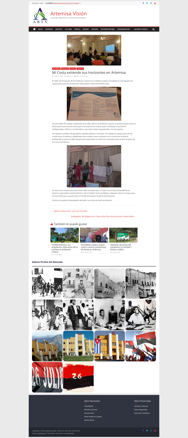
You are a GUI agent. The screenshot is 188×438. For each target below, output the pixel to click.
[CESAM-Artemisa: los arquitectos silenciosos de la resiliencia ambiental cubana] (64, 229)
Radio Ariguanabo (140, 410)
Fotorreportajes (108, 29)
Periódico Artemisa (141, 406)
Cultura (68, 29)
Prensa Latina (89, 413)
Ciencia (77, 29)
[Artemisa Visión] (34, 29)
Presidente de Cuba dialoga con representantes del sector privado (66, 4)
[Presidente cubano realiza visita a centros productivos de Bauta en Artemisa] (94, 229)
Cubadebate (88, 406)
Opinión (94, 29)
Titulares (80, 69)
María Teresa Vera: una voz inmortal (69, 211)
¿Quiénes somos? (141, 29)
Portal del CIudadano (142, 413)
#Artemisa (79, 76)
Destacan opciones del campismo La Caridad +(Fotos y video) (121, 247)
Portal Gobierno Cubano (93, 417)
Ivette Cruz (69, 76)
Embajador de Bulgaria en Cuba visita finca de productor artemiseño (103, 216)
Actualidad (56, 69)
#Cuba (86, 76)
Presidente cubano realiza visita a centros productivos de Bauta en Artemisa (93, 247)
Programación (123, 29)
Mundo (86, 29)
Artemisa (49, 29)
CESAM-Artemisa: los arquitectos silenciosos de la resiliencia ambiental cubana (65, 248)
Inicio (40, 29)
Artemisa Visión (68, 13)
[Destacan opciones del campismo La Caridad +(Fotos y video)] (123, 229)
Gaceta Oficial (89, 420)
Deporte (58, 29)
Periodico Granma (90, 410)
